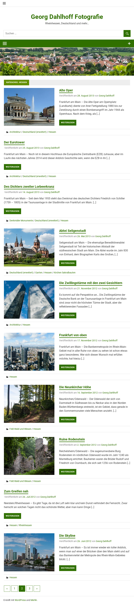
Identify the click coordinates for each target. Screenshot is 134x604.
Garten (38, 272)
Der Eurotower (14, 142)
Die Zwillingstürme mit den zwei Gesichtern (90, 283)
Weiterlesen (68, 122)
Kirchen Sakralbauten (64, 272)
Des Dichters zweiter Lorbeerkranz (29, 187)
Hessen (52, 132)
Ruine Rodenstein (72, 439)
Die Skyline (67, 536)
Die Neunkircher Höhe (75, 387)
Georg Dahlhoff (106, 95)
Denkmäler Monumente (21, 220)
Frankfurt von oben (73, 335)
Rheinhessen (25, 525)
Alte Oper (66, 90)
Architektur (15, 132)
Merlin (34, 600)
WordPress (20, 600)
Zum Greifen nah (16, 491)
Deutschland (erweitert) (35, 132)
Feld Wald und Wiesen (20, 429)
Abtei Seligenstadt (72, 231)
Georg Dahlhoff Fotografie (67, 16)
